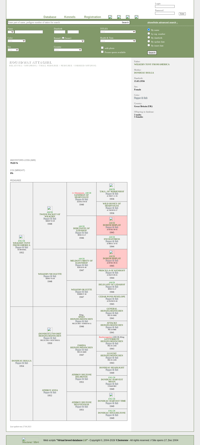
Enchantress (112, 239)
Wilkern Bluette (81, 290)
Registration (92, 17)
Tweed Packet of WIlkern (49, 215)
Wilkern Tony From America (21, 244)
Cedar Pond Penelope (112, 297)
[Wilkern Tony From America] (21, 239)
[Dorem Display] (111, 221)
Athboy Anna (50, 390)
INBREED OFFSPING (85, 65)
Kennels (69, 17)
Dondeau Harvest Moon (112, 381)
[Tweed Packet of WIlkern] (50, 210)
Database (50, 17)
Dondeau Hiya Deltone (112, 413)
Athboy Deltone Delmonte (82, 376)
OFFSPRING (30, 65)
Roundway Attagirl (30, 62)
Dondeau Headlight (111, 368)
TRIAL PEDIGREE (48, 65)
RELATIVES (15, 65)
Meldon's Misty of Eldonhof (81, 262)
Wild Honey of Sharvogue (112, 205)
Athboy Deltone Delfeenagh (82, 403)
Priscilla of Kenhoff (112, 270)
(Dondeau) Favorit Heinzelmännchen (49, 335)
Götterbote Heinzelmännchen (112, 340)
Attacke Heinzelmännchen (112, 324)
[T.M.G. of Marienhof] (111, 187)
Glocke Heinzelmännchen (112, 354)
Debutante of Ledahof (81, 229)
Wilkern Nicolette (50, 274)
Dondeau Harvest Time (112, 401)
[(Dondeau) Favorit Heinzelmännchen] (50, 331)
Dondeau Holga (21, 361)
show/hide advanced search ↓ (162, 22)
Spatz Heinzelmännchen (81, 318)
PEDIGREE (66, 65)
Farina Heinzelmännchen (81, 346)
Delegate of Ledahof (112, 285)
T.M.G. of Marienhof (112, 192)
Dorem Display (112, 225)
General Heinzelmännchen (112, 310)
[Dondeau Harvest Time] (111, 397)
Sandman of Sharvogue (81, 196)
